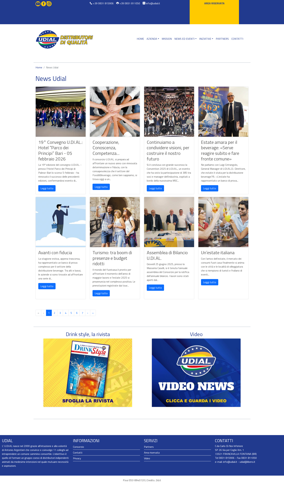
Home (140, 39)
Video (147, 458)
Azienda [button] (152, 39)
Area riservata (214, 3)
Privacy (77, 458)
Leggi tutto (46, 188)
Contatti (237, 39)
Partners (222, 39)
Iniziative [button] (205, 39)
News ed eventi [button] (184, 39)
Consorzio (78, 447)
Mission (167, 39)
